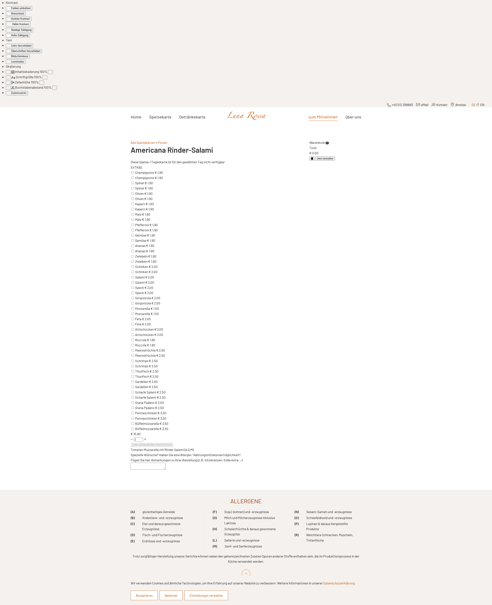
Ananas (140, 246)
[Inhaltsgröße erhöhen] (50, 72)
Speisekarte (160, 116)
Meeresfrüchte (145, 350)
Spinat (140, 183)
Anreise (460, 105)
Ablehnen (171, 595)
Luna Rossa (246, 117)
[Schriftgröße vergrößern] (44, 77)
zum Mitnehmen (323, 116)
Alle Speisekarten (143, 142)
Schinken (142, 266)
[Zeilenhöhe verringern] (8, 83)
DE (474, 105)
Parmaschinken (146, 413)
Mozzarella (143, 308)
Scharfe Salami (146, 392)
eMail (424, 105)
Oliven (139, 193)
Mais (138, 214)
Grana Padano (145, 402)
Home (136, 116)
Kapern (140, 204)
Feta (138, 319)
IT (478, 105)
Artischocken (144, 329)
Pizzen (162, 142)
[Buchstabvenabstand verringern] (8, 88)
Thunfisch (142, 371)
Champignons (145, 172)
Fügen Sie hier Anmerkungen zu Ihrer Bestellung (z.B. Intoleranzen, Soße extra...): (187, 460)
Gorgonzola (143, 298)
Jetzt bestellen (325, 158)
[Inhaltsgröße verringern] (8, 72)
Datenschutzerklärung (339, 583)
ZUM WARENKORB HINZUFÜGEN (152, 444)
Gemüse (141, 235)
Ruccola (141, 340)
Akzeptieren (144, 595)
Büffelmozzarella (147, 423)
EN (482, 105)
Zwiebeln (141, 256)
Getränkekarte (192, 116)
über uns (353, 116)
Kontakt (441, 105)
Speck (140, 287)
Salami (140, 277)
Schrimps (142, 361)
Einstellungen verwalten (206, 595)
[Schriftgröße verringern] (8, 77)
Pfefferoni (142, 225)
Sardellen (142, 381)
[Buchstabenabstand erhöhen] (54, 88)
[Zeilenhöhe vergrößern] (41, 83)
